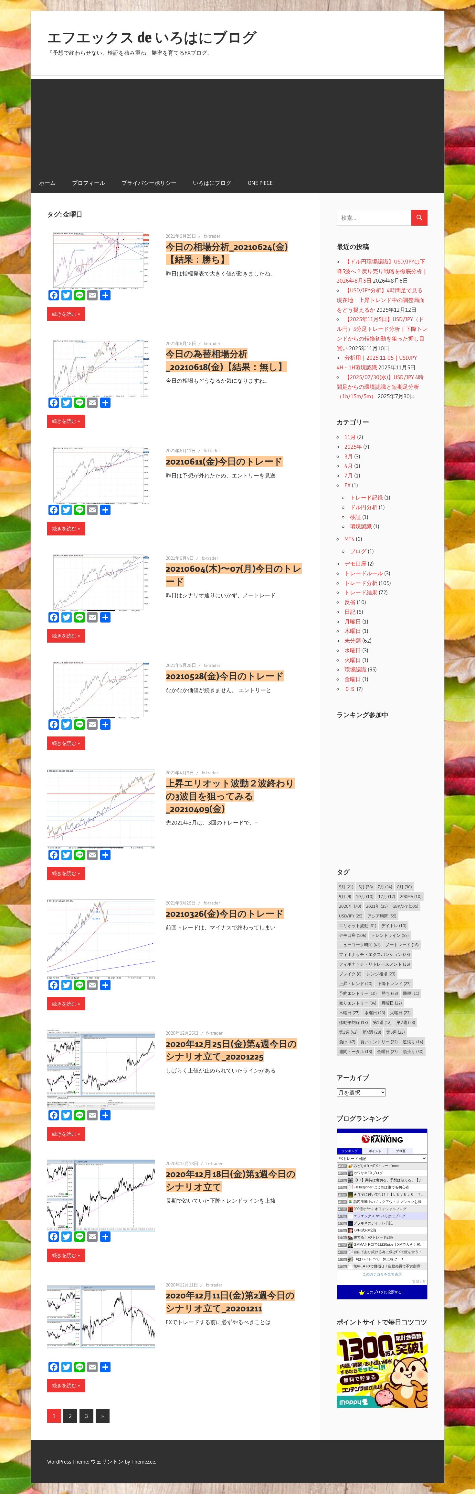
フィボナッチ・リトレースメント (374, 964)
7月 (348, 475)
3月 (348, 456)
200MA (411, 896)
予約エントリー (358, 993)
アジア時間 (381, 915)
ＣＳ (349, 688)
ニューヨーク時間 (360, 944)
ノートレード (402, 944)
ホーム (47, 182)
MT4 (349, 538)
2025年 (353, 446)
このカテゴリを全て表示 (382, 1274)
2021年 (377, 906)
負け (347, 1041)
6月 (365, 886)
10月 (365, 896)
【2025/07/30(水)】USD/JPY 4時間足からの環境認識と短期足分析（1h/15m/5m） (380, 387)
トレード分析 (360, 582)
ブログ (358, 551)
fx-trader (212, 236)
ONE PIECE (260, 182)
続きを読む (64, 314)
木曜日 (352, 630)
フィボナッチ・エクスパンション (374, 954)
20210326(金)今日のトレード (225, 913)
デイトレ (393, 925)
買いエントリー (379, 1041)
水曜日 (352, 650)
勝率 (411, 993)
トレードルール (363, 573)
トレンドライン (390, 935)
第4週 (372, 1032)
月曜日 (352, 621)
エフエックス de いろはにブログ (152, 37)
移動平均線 (353, 1022)
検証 (355, 516)
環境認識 (361, 526)
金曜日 (352, 679)
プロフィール (88, 182)
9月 (345, 896)
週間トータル (355, 1051)
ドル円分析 (363, 507)
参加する (419, 1281)
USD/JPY (351, 915)
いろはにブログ (212, 182)
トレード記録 (366, 497)
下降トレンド (394, 983)
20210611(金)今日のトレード (224, 461)
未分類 (352, 640)
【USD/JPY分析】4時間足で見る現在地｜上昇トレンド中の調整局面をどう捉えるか (381, 300)
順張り (413, 1051)
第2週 (405, 1022)
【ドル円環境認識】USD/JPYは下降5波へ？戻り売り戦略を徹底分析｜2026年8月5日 (382, 271)
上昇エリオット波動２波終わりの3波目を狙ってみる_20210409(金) (230, 796)
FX (347, 485)
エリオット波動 (357, 925)
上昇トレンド (356, 983)
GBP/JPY (405, 906)
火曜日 (352, 660)
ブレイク (350, 973)
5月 (346, 886)
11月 (350, 436)
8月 (404, 886)
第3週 (348, 1032)
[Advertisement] (237, 124)
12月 (386, 896)
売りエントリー (357, 1002)
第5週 (395, 1032)
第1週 (382, 1022)
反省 (349, 602)
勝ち (390, 993)
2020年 (350, 906)
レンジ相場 (381, 973)
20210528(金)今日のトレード (225, 675)
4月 (348, 465)
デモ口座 (355, 563)
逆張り (413, 1041)
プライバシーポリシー (148, 182)
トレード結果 (360, 592)
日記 (349, 611)
